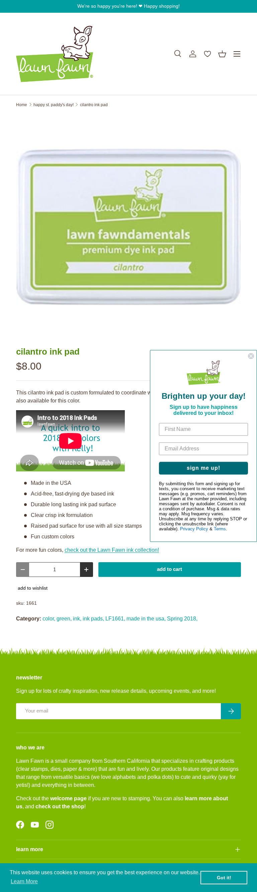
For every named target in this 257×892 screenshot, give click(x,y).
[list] (128, 227)
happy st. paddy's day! (53, 105)
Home (21, 105)
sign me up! (203, 468)
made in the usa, (146, 618)
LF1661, (115, 618)
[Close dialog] (251, 356)
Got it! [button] (224, 877)
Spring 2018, (182, 618)
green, (64, 618)
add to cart (169, 569)
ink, (77, 618)
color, (48, 618)
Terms (220, 529)
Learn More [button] (24, 881)
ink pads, (93, 618)
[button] (222, 54)
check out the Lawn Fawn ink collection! (112, 550)
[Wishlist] (207, 54)
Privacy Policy (194, 529)
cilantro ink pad (94, 105)
